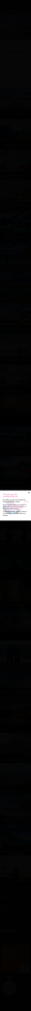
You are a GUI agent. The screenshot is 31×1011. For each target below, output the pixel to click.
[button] (29, 492)
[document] (15, 505)
